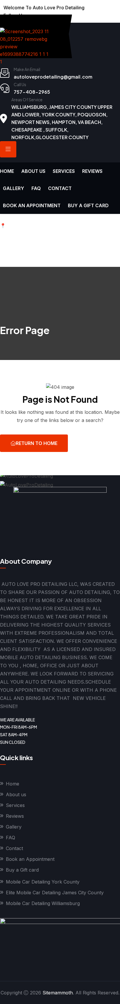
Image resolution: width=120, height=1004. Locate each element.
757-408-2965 (32, 92)
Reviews (92, 171)
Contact (60, 188)
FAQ (36, 188)
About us (33, 171)
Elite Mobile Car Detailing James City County (55, 892)
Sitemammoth (58, 993)
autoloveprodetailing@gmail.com (53, 77)
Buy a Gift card (88, 205)
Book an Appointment (32, 205)
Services (64, 171)
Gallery (13, 188)
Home (7, 171)
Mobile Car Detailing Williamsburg (43, 903)
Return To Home (36, 443)
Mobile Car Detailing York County (43, 882)
